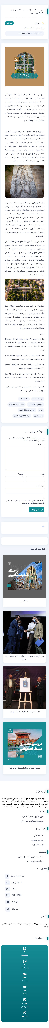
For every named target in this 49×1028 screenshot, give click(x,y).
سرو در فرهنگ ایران (27, 410)
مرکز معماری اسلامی (36, 28)
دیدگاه (41, 445)
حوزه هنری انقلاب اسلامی (32, 816)
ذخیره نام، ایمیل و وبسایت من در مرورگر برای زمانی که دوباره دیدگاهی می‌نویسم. (25, 501)
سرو (40, 410)
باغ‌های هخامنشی (35, 404)
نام (42, 474)
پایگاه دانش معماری (35, 861)
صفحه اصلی (38, 835)
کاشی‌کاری (38, 415)
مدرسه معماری (37, 840)
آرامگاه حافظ (37, 399)
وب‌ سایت (40, 486)
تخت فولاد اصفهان (16, 404)
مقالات (25, 28)
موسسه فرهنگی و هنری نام (32, 821)
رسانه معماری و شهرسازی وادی (30, 857)
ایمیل (20, 474)
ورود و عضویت (37, 844)
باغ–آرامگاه (24, 399)
